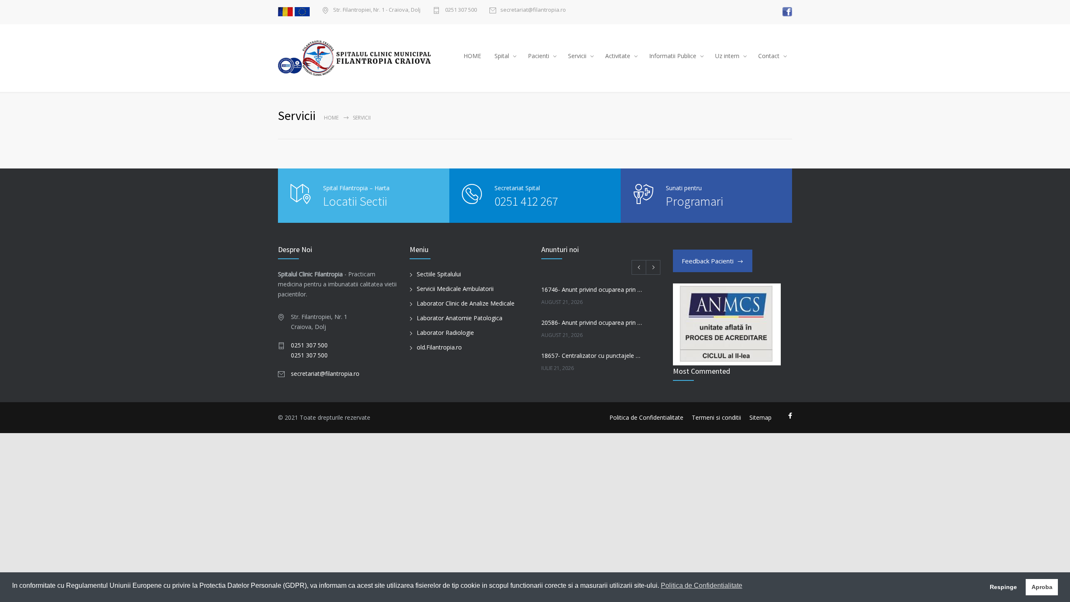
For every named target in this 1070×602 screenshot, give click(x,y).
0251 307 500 (460, 10)
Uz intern (727, 56)
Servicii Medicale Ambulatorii (455, 289)
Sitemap (760, 417)
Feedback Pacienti (708, 261)
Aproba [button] (1042, 587)
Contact (769, 56)
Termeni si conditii (716, 417)
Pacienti (538, 56)
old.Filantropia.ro (439, 347)
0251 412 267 (526, 201)
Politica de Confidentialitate (646, 417)
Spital (501, 56)
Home (331, 117)
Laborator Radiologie (445, 333)
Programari (694, 201)
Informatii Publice (672, 56)
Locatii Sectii (355, 201)
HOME (472, 56)
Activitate (617, 56)
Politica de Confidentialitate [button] (701, 585)
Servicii (577, 56)
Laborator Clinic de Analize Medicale (466, 303)
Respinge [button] (1003, 587)
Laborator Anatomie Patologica (459, 318)
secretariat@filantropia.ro (533, 10)
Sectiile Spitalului (439, 274)
